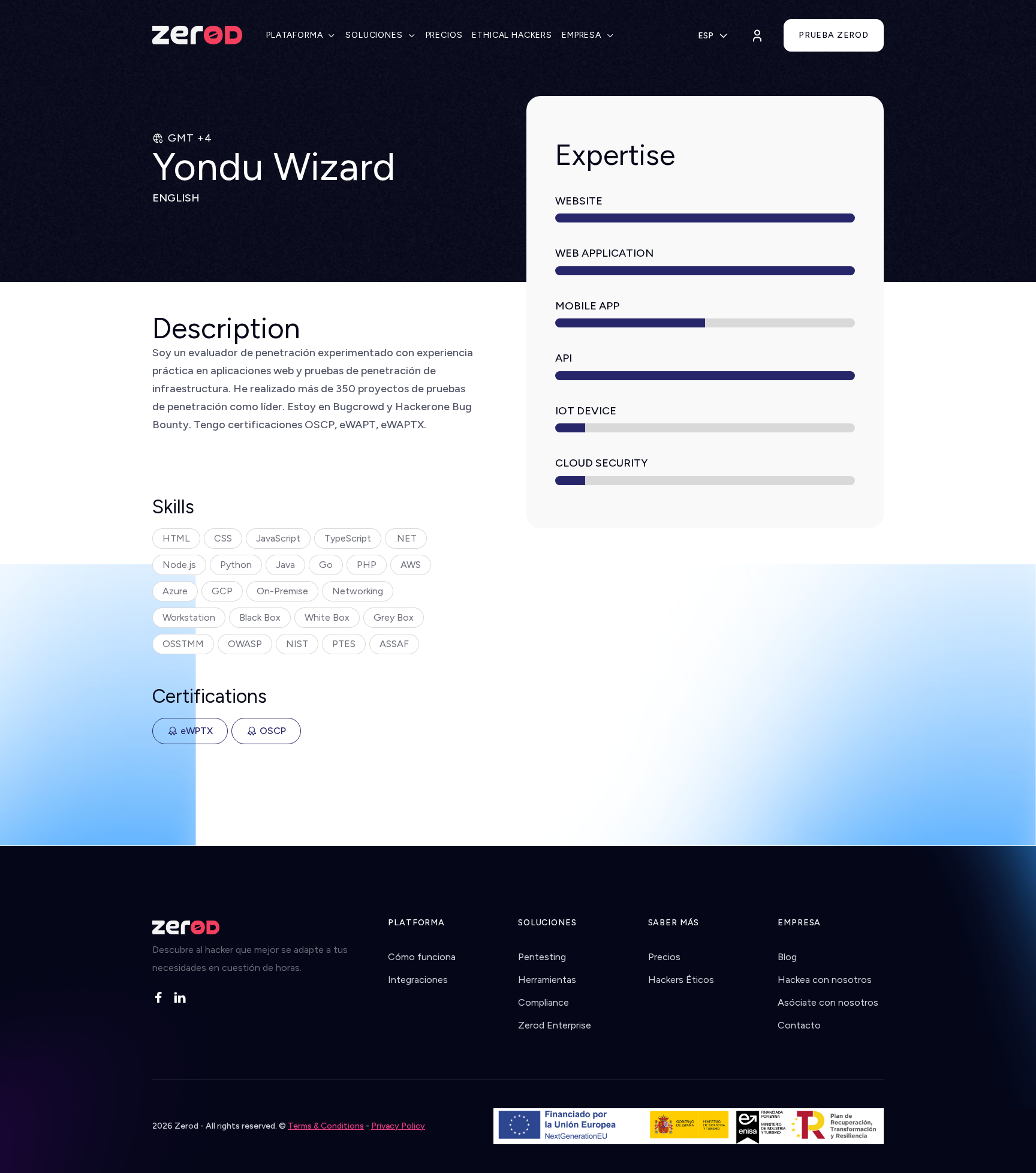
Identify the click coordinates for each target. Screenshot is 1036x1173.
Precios (664, 957)
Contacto (799, 1025)
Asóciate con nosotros (828, 1002)
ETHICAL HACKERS (512, 35)
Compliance (543, 1002)
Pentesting (542, 957)
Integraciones (418, 979)
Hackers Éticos (681, 979)
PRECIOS (444, 35)
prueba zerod (834, 35)
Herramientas (547, 979)
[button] (301, 35)
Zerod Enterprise (554, 1025)
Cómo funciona (422, 957)
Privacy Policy (398, 1126)
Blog (787, 957)
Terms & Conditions (326, 1126)
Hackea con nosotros (825, 979)
